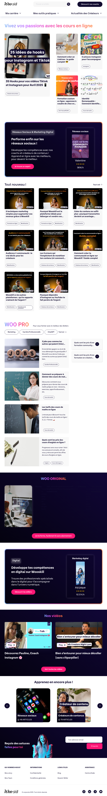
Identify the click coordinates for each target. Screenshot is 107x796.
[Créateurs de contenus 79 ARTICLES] (74, 705)
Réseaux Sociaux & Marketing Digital (32, 132)
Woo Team (8, 778)
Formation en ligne (12, 223)
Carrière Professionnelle (31, 332)
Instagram (86, 66)
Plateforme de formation (22, 307)
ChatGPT (51, 332)
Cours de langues (57, 463)
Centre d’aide (90, 773)
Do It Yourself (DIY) (64, 110)
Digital (16, 560)
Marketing (11, 332)
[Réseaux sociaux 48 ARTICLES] (33, 705)
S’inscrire (94, 746)
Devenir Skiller (63, 778)
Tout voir (96, 185)
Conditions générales (38, 778)
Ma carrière (11, 13)
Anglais (47, 463)
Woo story (8, 773)
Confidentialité (35, 773)
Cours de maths (87, 110)
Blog (59, 773)
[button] (100, 705)
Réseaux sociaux (63, 69)
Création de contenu (12, 93)
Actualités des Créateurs (85, 13)
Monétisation (24, 223)
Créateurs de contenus (47, 265)
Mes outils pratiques (44, 13)
